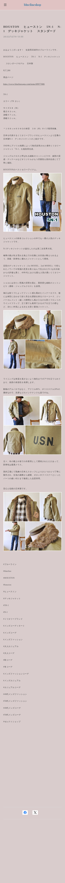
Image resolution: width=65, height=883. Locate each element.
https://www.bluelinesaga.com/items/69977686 (24, 84)
